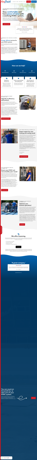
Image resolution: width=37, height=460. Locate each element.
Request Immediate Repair (23, 156)
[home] (5, 1)
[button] (14, 2)
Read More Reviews (18, 272)
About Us (24, 1)
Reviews (17, 1)
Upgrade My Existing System (6, 118)
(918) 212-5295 (34, 1)
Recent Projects (21, 1)
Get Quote (28, 1)
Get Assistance (22, 224)
